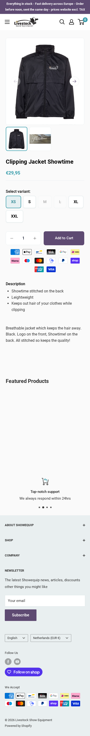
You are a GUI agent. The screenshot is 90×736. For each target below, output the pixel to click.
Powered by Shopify (18, 726)
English (12, 638)
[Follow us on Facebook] (8, 661)
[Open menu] (7, 22)
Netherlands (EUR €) (46, 638)
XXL (14, 216)
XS (13, 202)
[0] (81, 22)
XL (76, 202)
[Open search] (62, 22)
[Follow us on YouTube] (17, 661)
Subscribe (20, 615)
